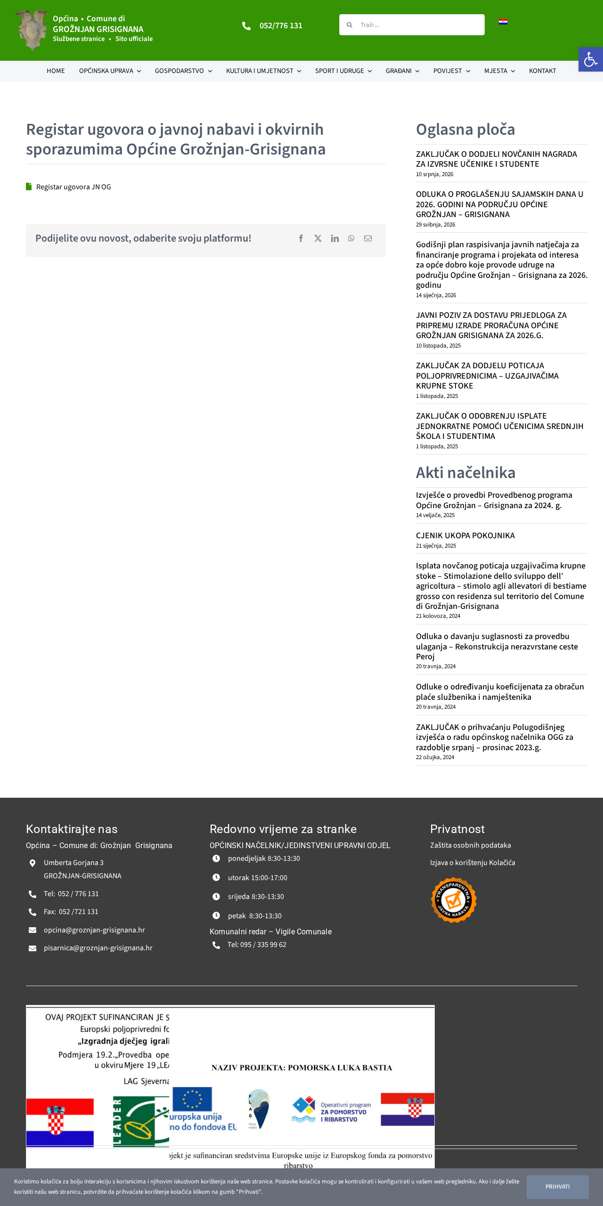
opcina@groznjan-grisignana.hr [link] (94, 930)
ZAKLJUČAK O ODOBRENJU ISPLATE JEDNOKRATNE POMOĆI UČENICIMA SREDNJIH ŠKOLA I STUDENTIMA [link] (500, 426)
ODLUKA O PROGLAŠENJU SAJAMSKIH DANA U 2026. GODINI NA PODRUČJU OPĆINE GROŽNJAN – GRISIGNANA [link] (500, 204)
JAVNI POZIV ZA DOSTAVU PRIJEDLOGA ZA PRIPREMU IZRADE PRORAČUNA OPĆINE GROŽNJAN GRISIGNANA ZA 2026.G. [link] (491, 325)
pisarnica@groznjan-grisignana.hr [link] (98, 948)
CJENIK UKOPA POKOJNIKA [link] (465, 536)
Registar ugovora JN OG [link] (73, 187)
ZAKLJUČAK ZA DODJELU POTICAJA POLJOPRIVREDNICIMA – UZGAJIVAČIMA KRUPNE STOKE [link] (487, 376)
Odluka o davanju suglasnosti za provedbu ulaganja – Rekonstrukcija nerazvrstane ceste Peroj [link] (497, 647)
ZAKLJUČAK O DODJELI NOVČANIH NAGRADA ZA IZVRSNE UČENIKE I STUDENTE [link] (496, 159)
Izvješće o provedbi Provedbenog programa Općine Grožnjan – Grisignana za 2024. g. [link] (494, 500)
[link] (591, 59)
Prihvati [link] (558, 1186)
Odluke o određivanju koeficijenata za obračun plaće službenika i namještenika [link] (500, 692)
